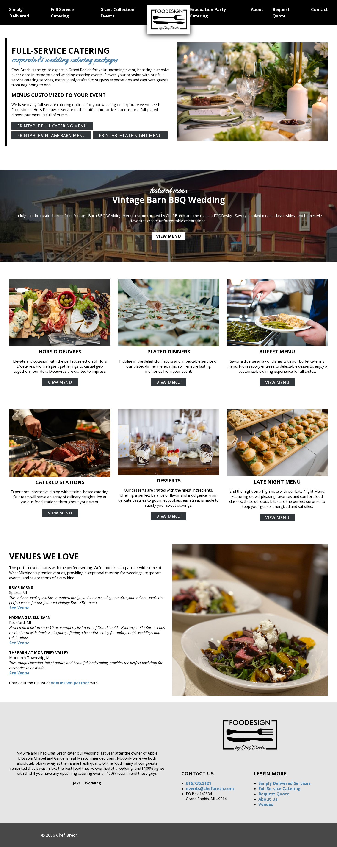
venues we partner (70, 682)
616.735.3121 (198, 783)
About (257, 9)
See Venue (19, 643)
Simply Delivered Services (284, 783)
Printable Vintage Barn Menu (51, 135)
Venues (265, 804)
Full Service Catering (279, 788)
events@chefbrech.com (210, 788)
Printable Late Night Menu (130, 135)
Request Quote (274, 794)
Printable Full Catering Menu (52, 126)
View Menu (168, 236)
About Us (267, 799)
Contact (319, 9)
